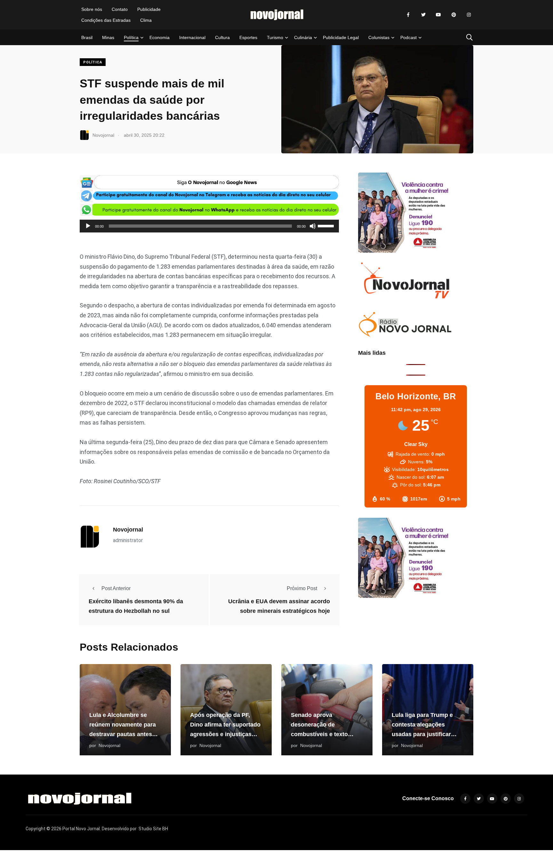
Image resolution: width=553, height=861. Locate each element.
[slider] (327, 225)
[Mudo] (312, 226)
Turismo (275, 37)
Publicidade (149, 9)
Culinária (303, 37)
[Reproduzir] (88, 226)
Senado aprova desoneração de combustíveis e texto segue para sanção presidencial (319, 734)
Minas (108, 37)
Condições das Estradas (106, 20)
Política (131, 37)
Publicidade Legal (341, 37)
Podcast (408, 37)
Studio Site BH (153, 828)
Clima (146, 20)
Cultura (222, 37)
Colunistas (378, 37)
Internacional (192, 37)
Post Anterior (116, 588)
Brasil (86, 37)
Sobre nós (91, 9)
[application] (209, 226)
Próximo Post (302, 588)
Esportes (248, 37)
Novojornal (128, 529)
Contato (120, 9)
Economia (159, 37)
